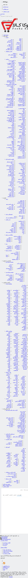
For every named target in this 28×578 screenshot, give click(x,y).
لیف (17, 482)
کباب (12, 88)
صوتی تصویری (9, 439)
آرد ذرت (22, 226)
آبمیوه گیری (22, 415)
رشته (10, 237)
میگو (13, 79)
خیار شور (12, 184)
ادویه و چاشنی (22, 163)
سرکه (12, 180)
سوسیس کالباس (21, 74)
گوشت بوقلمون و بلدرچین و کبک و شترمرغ (10, 64)
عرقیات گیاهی (20, 279)
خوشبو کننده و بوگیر (8, 345)
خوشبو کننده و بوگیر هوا (8, 348)
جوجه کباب (11, 89)
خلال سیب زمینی (9, 98)
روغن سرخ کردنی (21, 203)
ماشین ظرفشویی (21, 426)
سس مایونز (11, 166)
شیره (23, 152)
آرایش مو (9, 400)
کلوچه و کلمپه (22, 119)
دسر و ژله (12, 131)
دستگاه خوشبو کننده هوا (8, 356)
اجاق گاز (23, 421)
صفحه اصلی (5, 35)
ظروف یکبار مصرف (23, 466)
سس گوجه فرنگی (10, 165)
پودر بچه (23, 392)
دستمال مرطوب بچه (23, 388)
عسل (23, 155)
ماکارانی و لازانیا (17, 236)
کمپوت (23, 87)
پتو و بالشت (8, 482)
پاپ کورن (23, 114)
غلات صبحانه (22, 146)
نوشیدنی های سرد (9, 272)
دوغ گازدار (10, 40)
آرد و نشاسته (21, 221)
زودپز (16, 461)
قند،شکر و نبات (9, 214)
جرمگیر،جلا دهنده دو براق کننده (15, 359)
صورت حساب (6, 11)
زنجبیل (23, 177)
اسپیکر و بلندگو (18, 444)
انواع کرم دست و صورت (24, 296)
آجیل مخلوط (22, 54)
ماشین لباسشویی (21, 425)
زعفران (23, 170)
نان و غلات (8, 219)
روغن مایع (22, 200)
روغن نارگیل (22, 209)
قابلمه (16, 459)
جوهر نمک (24, 349)
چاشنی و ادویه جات (10, 159)
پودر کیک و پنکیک (21, 141)
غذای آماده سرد (21, 100)
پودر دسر (23, 140)
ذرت (23, 231)
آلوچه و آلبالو (22, 135)
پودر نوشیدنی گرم (21, 263)
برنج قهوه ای (17, 246)
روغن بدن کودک (8, 385)
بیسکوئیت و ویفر (10, 110)
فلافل (12, 93)
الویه (24, 103)
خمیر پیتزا (14, 228)
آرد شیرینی (21, 228)
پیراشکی (23, 124)
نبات (15, 216)
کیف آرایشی (8, 407)
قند (22, 217)
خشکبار (14, 53)
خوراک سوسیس (21, 104)
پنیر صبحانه (19, 42)
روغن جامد (11, 206)
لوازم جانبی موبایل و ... (11, 476)
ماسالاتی (23, 270)
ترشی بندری (11, 194)
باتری (9, 442)
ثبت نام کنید (5, 6)
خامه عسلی (18, 47)
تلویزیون (20, 440)
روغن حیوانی (11, 209)
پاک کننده (25, 334)
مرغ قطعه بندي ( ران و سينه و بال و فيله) (10, 70)
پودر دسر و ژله (21, 138)
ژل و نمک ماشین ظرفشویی (15, 366)
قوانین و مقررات (6, 542)
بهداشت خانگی (9, 331)
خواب (10, 480)
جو (23, 233)
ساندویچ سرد (22, 101)
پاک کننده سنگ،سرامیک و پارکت (24, 344)
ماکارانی (19, 237)
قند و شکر (21, 215)
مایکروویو (23, 420)
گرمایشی (8, 435)
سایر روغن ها (22, 212)
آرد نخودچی (21, 227)
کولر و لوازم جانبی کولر (18, 436)
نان (15, 222)
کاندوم (16, 319)
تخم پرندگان (22, 78)
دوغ (12, 39)
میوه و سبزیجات (6, 484)
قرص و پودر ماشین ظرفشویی (15, 363)
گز (13, 139)
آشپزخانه (8, 447)
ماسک (8, 319)
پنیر (20, 41)
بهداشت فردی (9, 283)
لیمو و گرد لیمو (21, 179)
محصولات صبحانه (21, 145)
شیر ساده (10, 44)
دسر (13, 132)
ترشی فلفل (11, 195)
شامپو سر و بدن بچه (8, 393)
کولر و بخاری (6, 486)
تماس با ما (5, 544)
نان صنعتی (13, 226)
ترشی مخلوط (11, 189)
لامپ (14, 474)
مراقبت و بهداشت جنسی (16, 317)
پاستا (20, 242)
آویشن (23, 176)
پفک (24, 112)
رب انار (12, 163)
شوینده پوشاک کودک (16, 388)
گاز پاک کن (24, 338)
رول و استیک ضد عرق (24, 317)
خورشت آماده (22, 98)
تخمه (24, 57)
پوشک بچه (24, 327)
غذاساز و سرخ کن (21, 430)
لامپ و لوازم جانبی (11, 473)
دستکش (8, 457)
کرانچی (23, 115)
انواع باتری (8, 443)
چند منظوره (24, 350)
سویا (7, 255)
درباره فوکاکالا (6, 567)
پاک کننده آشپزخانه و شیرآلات (24, 360)
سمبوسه (11, 103)
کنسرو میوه (22, 85)
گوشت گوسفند (21, 62)
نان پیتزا (14, 223)
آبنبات (13, 128)
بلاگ (4, 569)
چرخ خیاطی (10, 419)
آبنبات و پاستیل (11, 127)
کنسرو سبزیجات (21, 88)
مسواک (8, 293)
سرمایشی (21, 435)
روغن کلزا (22, 210)
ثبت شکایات (5, 9)
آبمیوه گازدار (9, 279)
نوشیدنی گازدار (9, 275)
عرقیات (21, 281)
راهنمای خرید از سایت (8, 551)
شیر (12, 43)
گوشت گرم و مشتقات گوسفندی (22, 66)
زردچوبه (23, 165)
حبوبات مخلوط (15, 259)
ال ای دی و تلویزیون (17, 442)
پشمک (12, 142)
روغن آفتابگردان (21, 201)
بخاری (8, 437)
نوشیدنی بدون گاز (19, 273)
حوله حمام (16, 481)
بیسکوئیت (12, 111)
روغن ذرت (22, 204)
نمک (24, 168)
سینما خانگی (19, 443)
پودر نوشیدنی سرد (19, 278)
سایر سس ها (11, 174)
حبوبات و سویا (9, 250)
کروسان (23, 123)
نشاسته (22, 224)
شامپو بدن (16, 296)
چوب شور (12, 114)
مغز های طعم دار (10, 120)
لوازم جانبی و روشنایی (10, 472)
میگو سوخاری (10, 101)
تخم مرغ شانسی (21, 156)
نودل (20, 241)
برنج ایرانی (17, 245)
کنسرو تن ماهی (21, 93)
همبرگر (11, 91)
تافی (13, 123)
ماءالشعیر (10, 278)
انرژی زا (10, 276)
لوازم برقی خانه (9, 417)
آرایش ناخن (8, 405)
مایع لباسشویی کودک (15, 392)
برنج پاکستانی (9, 248)
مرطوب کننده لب (21, 405)
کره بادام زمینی (21, 149)
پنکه (22, 437)
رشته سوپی (8, 240)
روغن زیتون (22, 205)
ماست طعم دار (9, 49)
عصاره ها (23, 187)
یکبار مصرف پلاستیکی (23, 450)
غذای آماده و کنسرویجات (11, 84)
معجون (12, 153)
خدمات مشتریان (4, 540)
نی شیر (12, 135)
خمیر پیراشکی (13, 229)
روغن (7, 199)
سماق (23, 171)
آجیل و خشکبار (9, 51)
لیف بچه (23, 383)
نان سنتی (14, 224)
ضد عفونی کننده (8, 369)
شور (13, 187)
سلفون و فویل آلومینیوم (23, 469)
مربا (24, 154)
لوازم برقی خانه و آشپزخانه (11, 410)
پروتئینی (7, 59)
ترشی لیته (12, 192)
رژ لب (23, 406)
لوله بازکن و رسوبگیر (8, 334)
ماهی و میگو (11, 76)
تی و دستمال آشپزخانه (8, 460)
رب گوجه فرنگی (10, 161)
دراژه (13, 126)
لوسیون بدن (23, 312)
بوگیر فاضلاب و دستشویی (8, 352)
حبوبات (16, 251)
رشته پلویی (8, 241)
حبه (13, 151)
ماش (17, 258)
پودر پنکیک (22, 144)
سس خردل (11, 168)
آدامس (23, 128)
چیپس (23, 110)
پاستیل (12, 130)
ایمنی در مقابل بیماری (8, 317)
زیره (24, 185)
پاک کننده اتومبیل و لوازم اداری (24, 364)
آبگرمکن (8, 436)
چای (11, 267)
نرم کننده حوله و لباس (16, 337)
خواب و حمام (8, 478)
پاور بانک (14, 477)
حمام (17, 480)
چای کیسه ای (9, 268)
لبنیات (7, 37)
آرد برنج (22, 222)
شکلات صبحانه (21, 147)
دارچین (23, 166)
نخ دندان (8, 297)
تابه (17, 460)
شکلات (12, 125)
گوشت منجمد (22, 63)
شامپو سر (16, 292)
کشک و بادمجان (21, 105)
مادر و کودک (8, 372)
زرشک (23, 180)
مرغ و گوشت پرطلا (7, 485)
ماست (11, 46)
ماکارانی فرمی (17, 238)
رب (13, 160)
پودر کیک (23, 143)
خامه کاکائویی (18, 48)
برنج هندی (9, 247)
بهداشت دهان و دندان (8, 291)
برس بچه (23, 391)
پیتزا (12, 90)
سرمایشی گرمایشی (10, 434)
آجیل (24, 52)
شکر (22, 218)
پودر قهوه (23, 264)
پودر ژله (23, 139)
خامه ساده (19, 46)
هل (24, 184)
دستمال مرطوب (21, 403)
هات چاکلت (22, 267)
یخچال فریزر (22, 416)
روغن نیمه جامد (10, 208)
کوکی (23, 122)
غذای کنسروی (10, 104)
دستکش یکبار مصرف (23, 462)
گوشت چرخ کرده (10, 80)
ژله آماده (12, 133)
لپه (17, 255)
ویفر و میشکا (11, 112)
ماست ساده (10, 48)
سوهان (12, 141)
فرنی (23, 96)
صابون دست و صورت (16, 299)
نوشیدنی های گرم (9, 262)
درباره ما (5, 545)
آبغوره (12, 179)
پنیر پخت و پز (18, 43)
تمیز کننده (24, 366)
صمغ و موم (22, 407)
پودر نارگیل (22, 191)
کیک (24, 120)
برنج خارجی (9, 246)
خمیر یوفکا (13, 231)
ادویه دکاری (22, 164)
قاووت (12, 149)
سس (13, 164)
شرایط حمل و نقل (7, 549)
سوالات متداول (4, 547)
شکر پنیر (12, 152)
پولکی (13, 143)
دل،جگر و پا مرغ (10, 73)
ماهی (13, 77)
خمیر (15, 227)
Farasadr (11, 576)
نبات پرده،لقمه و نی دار (11, 217)
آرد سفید (22, 223)
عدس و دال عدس (14, 253)
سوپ (23, 95)
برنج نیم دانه (17, 247)
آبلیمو (13, 177)
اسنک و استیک (22, 113)
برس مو (9, 403)
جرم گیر (25, 339)
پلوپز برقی (22, 414)
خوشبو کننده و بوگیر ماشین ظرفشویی (15, 354)
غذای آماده (22, 94)
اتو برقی (11, 421)
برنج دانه (18, 249)
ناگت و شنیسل (10, 94)
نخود (17, 256)
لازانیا (19, 240)
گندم (23, 232)
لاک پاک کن (9, 406)
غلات (23, 229)
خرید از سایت (6, 552)
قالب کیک (15, 462)
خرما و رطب (13, 57)
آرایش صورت (22, 400)
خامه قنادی (19, 50)
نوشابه (11, 277)
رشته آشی (8, 238)
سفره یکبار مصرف (23, 458)
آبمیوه (22, 277)
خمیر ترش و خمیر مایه (11, 232)
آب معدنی (21, 275)
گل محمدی (22, 175)
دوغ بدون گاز (10, 42)
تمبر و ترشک (22, 136)
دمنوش (10, 269)
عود (9, 358)
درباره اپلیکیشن (6, 566)
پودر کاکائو (22, 265)
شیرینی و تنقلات (9, 106)
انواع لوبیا (16, 254)
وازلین (25, 311)
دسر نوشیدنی (11, 136)
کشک (20, 38)
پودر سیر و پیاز (21, 186)
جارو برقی (11, 420)
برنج (6, 243)
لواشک (23, 134)
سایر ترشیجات (11, 196)
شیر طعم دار (10, 45)
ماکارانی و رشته (9, 234)
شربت (21, 276)
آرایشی (7, 398)
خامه (20, 45)
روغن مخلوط (22, 211)
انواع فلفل (22, 169)
